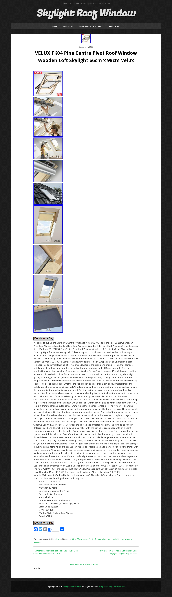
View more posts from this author (84, 564)
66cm (74, 539)
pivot (104, 539)
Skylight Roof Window (86, 13)
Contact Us (66, 3)
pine (99, 539)
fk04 (91, 539)
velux (57, 539)
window (128, 539)
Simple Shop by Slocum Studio (112, 587)
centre (85, 539)
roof (109, 539)
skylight (115, 539)
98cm (79, 539)
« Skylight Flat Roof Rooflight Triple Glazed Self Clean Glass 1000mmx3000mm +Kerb (55, 552)
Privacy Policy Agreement (85, 3)
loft (95, 539)
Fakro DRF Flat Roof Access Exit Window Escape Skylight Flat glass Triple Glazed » (119, 552)
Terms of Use (104, 3)
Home (54, 26)
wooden (36, 542)
